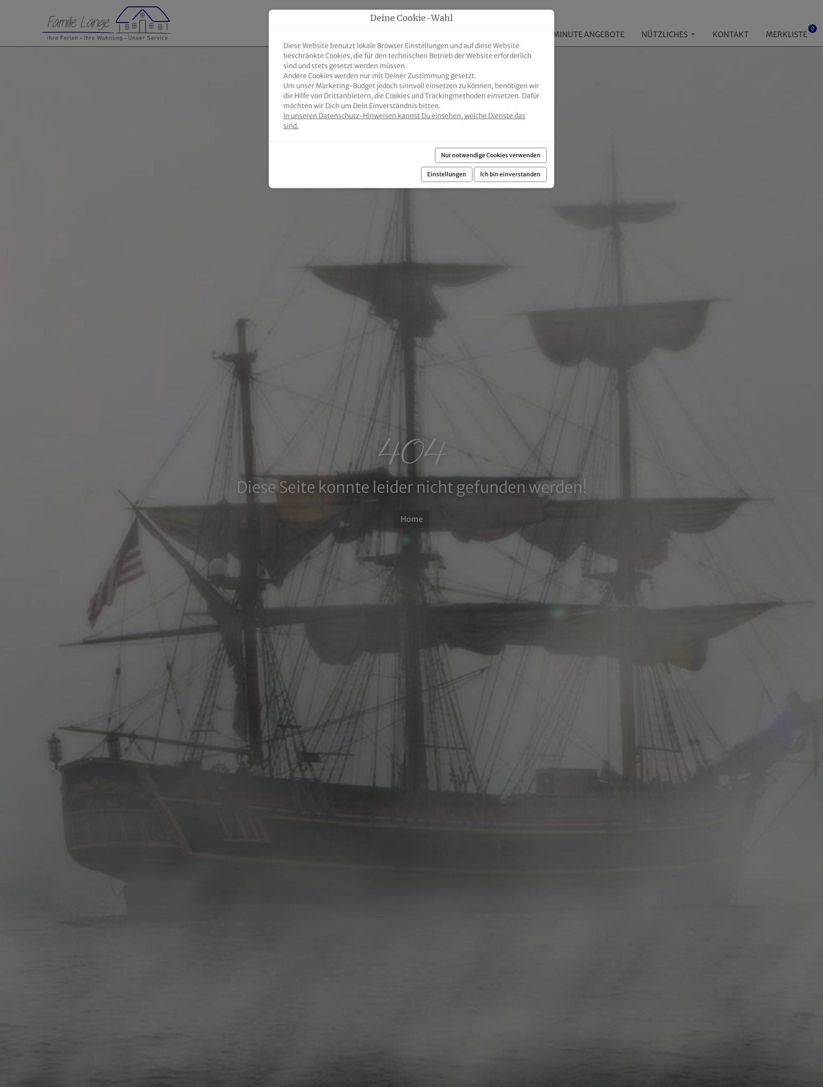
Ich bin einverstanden (510, 174)
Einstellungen (446, 174)
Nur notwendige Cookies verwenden (491, 155)
